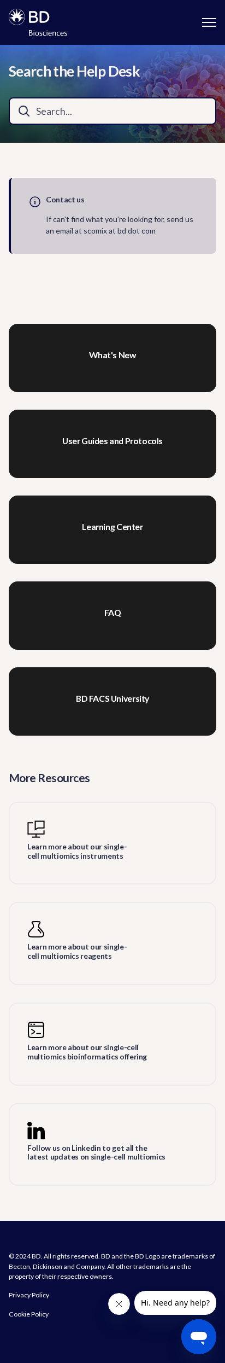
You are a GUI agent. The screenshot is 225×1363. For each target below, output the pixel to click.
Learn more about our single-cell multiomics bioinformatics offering (87, 1052)
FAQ (112, 613)
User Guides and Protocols (112, 441)
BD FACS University (112, 698)
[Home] (38, 22)
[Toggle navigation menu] (209, 22)
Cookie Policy (29, 1314)
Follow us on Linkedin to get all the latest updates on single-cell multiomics (96, 1153)
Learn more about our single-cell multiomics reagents (77, 951)
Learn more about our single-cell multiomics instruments (77, 851)
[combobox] (112, 111)
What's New (112, 355)
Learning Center (112, 527)
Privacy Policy (29, 1295)
